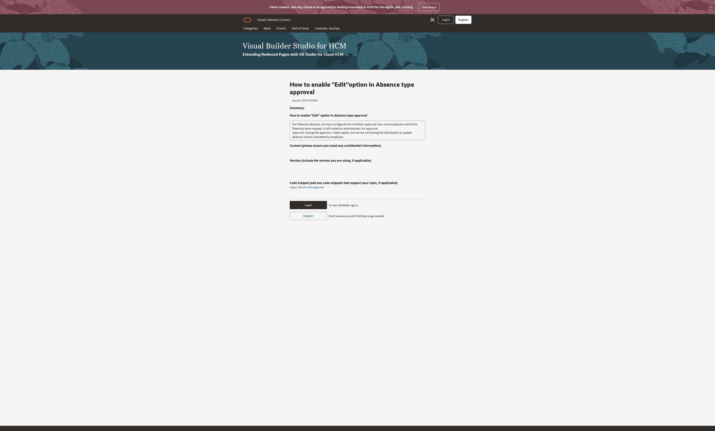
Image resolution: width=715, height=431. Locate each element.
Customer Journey (327, 28)
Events (281, 28)
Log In (308, 205)
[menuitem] (446, 20)
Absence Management (311, 187)
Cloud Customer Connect (274, 20)
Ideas (267, 28)
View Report (429, 7)
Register (308, 216)
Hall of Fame (300, 28)
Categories (250, 28)
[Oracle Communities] (432, 20)
